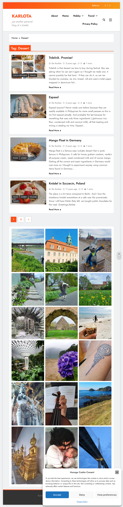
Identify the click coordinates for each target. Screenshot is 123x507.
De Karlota (56, 63)
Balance (95, 5)
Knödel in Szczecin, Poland (67, 183)
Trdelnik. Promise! (61, 58)
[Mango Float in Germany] (28, 149)
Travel (91, 16)
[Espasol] (28, 106)
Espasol (54, 97)
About (54, 16)
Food (15, 115)
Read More (54, 87)
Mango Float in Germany (65, 140)
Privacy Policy (82, 501)
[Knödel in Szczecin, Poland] (28, 192)
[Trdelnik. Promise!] (28, 67)
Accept (57, 494)
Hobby (77, 16)
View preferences (107, 494)
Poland (33, 197)
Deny (82, 494)
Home (65, 16)
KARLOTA (22, 16)
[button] (117, 472)
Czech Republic (20, 75)
